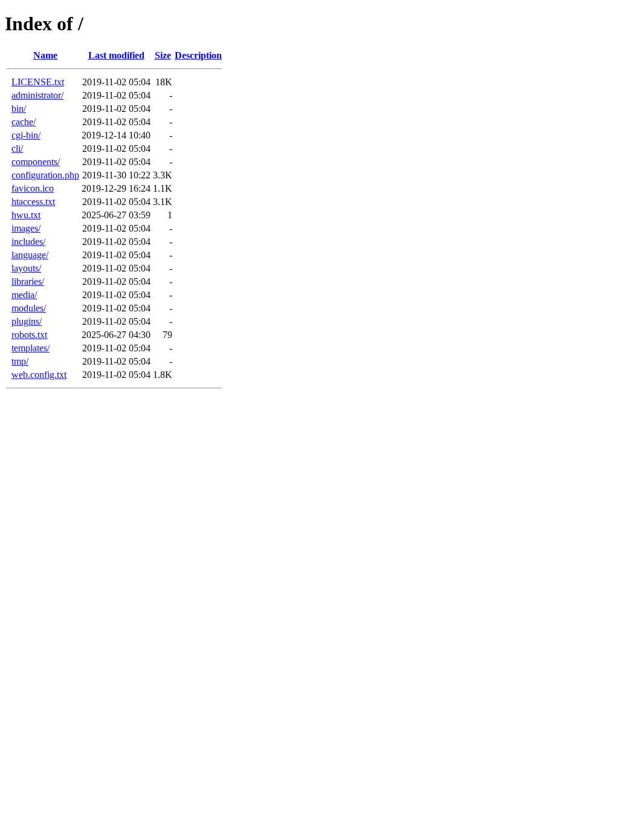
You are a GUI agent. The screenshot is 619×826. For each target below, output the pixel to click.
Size (163, 55)
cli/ (17, 148)
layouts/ (26, 268)
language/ (29, 255)
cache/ (23, 122)
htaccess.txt (33, 202)
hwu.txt (26, 215)
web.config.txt (38, 374)
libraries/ (27, 281)
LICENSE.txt (37, 82)
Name (45, 55)
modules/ (28, 308)
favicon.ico (32, 188)
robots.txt (29, 335)
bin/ (18, 108)
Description (198, 55)
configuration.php (45, 175)
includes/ (28, 241)
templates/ (30, 348)
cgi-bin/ (26, 135)
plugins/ (26, 321)
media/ (24, 295)
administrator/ (37, 95)
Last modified (116, 55)
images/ (26, 228)
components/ (35, 162)
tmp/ (19, 361)
